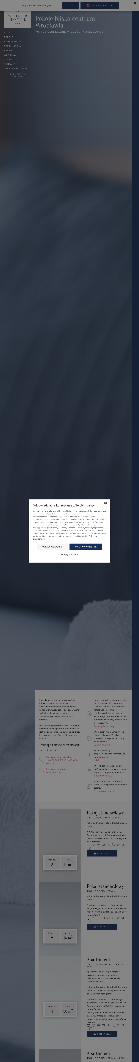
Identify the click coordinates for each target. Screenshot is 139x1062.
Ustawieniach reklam (88, 533)
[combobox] (105, 503)
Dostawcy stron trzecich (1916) (86, 522)
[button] (69, 554)
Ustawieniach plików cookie (76, 536)
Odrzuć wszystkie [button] (52, 547)
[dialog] (69, 531)
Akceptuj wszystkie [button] (86, 547)
